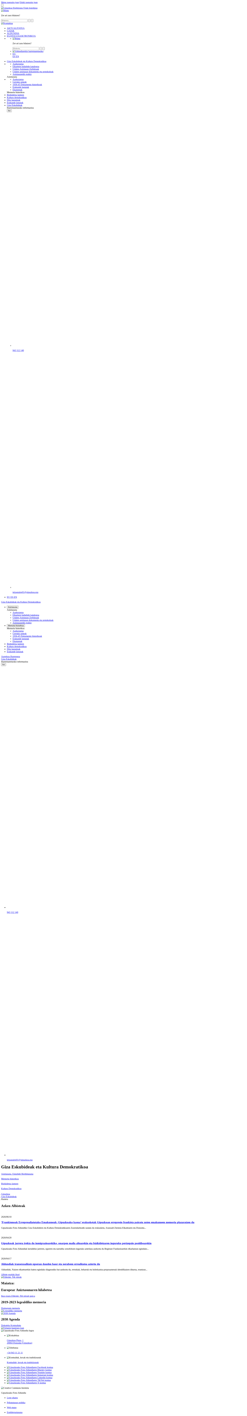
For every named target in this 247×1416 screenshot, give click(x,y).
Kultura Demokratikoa (11, 1188)
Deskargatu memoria (10, 1308)
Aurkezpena (18, 612)
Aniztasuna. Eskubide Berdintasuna (17, 1174)
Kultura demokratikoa (17, 646)
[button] (14, 54)
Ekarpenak (17, 641)
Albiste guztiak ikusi (10, 1274)
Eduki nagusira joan (29, 2)
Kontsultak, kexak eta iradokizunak (23, 1362)
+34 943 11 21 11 (15, 1352)
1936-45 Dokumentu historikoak (27, 636)
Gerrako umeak (20, 633)
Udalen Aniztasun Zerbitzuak (26, 617)
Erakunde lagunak (21, 638)
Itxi (9, 111)
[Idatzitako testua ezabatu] (32, 20)
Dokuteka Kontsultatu (11, 1325)
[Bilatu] (16, 38)
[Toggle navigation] (2, 5)
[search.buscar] (29, 20)
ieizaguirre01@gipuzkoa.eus (25, 592)
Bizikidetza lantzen (15, 644)
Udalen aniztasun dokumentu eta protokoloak (33, 620)
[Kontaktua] (5, 10)
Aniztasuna (12, 607)
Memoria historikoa (16, 626)
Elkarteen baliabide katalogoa (26, 615)
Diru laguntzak (13, 649)
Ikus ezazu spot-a (18, 1296)
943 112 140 (18, 350)
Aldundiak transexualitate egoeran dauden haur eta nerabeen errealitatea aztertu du (50, 1264)
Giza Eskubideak (9, 659)
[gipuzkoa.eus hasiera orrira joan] (19, 8)
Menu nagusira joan (10, 2)
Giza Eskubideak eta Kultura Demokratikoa (21, 602)
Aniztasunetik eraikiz (22, 623)
